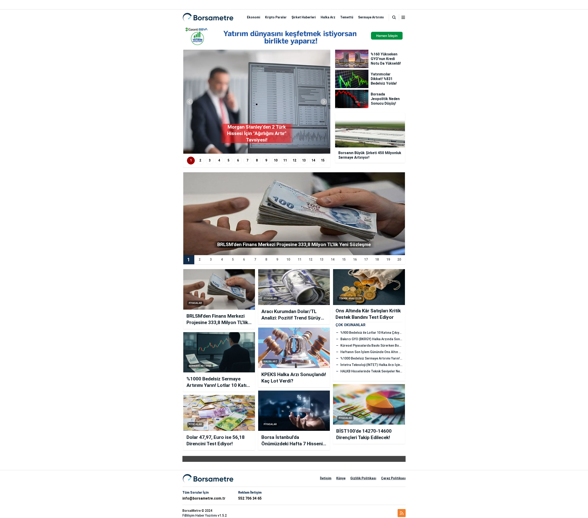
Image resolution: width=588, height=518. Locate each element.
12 (294, 160)
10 (275, 160)
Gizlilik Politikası (363, 478)
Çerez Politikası (393, 478)
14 (313, 160)
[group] (256, 102)
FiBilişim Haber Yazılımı (199, 515)
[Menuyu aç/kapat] (403, 17)
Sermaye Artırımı (371, 17)
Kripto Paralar (276, 17)
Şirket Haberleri (303, 17)
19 (388, 259)
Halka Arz (328, 17)
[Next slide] (324, 101)
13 (304, 160)
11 (285, 160)
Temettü (346, 17)
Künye (340, 478)
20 (399, 259)
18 (377, 259)
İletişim (325, 478)
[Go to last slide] (190, 101)
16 (355, 259)
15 (323, 160)
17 (366, 259)
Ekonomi (253, 17)
